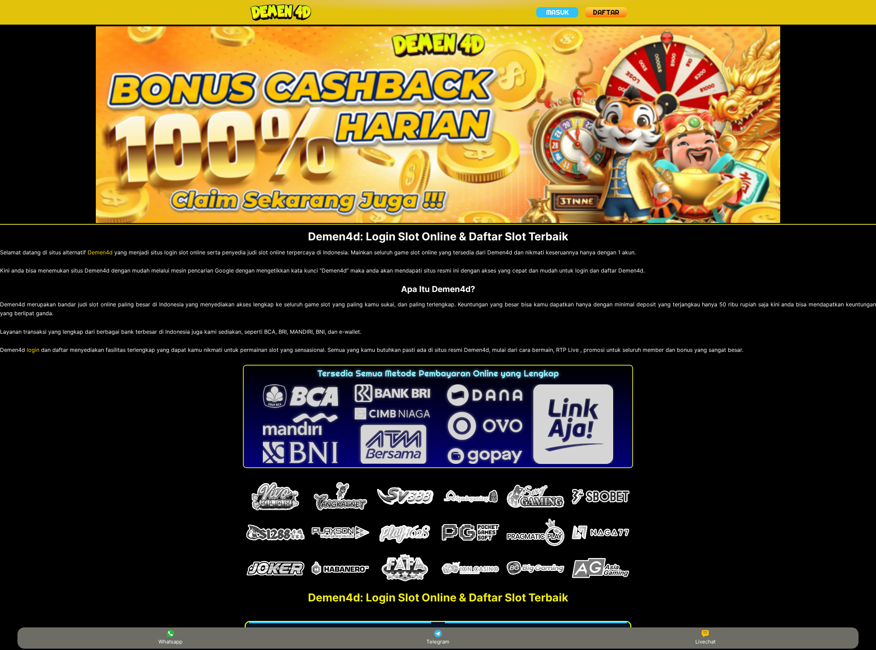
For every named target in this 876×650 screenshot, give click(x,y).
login (33, 349)
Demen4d (100, 252)
